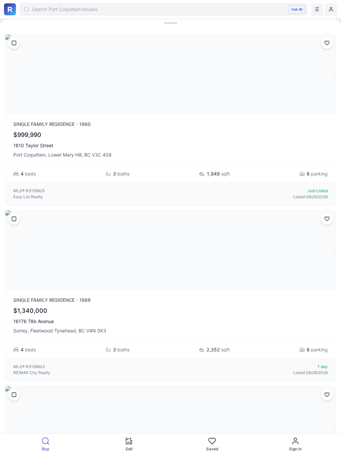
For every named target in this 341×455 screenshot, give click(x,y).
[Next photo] (329, 74)
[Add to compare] (14, 43)
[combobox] (163, 9)
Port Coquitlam (29, 155)
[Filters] (317, 9)
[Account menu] (331, 9)
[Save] (327, 43)
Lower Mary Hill (65, 155)
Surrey (20, 330)
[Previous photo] (12, 74)
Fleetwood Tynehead (53, 330)
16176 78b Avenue (33, 321)
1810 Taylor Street (33, 145)
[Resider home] (10, 9)
